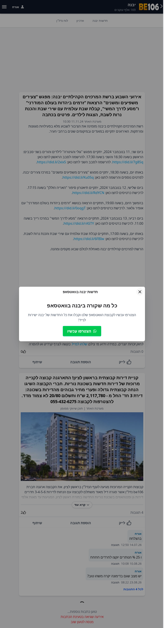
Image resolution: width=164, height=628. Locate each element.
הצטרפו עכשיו (79, 331)
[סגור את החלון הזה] (139, 291)
